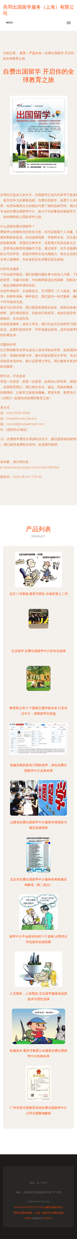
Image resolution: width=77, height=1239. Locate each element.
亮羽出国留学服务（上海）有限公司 (32, 1212)
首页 (23, 53)
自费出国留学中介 (53, 1207)
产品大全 (35, 53)
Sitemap (47, 1218)
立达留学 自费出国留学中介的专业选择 (38, 651)
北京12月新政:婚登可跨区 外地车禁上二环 (38, 594)
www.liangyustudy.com (29, 1207)
